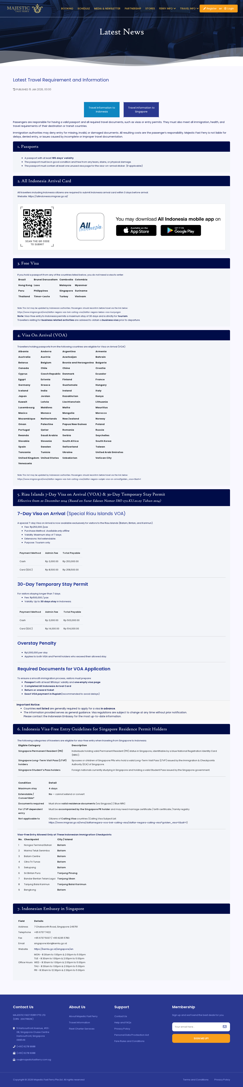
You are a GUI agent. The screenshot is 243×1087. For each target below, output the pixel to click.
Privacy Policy (122, 1028)
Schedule (84, 8)
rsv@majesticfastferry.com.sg (34, 1059)
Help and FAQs (122, 1022)
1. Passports (27, 146)
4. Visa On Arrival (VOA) (42, 335)
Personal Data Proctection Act (131, 1035)
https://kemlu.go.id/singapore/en (53, 949)
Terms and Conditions (195, 1079)
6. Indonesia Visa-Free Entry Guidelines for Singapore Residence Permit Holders (92, 729)
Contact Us (120, 1016)
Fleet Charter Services (81, 1028)
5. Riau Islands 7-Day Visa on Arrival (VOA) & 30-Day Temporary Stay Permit (91, 497)
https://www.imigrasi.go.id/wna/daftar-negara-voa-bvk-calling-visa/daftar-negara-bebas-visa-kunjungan (69, 312)
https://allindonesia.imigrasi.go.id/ (48, 196)
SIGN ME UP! (201, 1038)
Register (212, 8)
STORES (150, 8)
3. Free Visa (28, 263)
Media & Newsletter (107, 8)
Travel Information (79, 1022)
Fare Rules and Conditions (129, 1041)
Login (231, 8)
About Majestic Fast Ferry (83, 1016)
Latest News (121, 32)
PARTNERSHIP (133, 8)
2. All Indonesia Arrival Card (44, 181)
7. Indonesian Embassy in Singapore (50, 909)
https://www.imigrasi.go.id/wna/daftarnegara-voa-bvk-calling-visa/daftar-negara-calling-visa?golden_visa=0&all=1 (118, 822)
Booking (67, 8)
